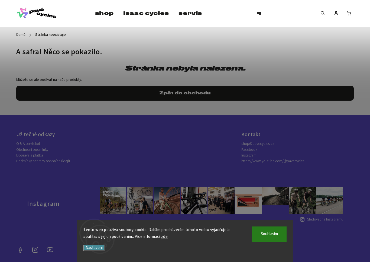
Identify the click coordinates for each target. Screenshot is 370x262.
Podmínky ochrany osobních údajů (43, 161)
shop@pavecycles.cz (257, 144)
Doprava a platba (29, 155)
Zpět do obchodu (185, 93)
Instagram (249, 155)
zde (164, 236)
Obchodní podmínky (32, 150)
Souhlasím (269, 234)
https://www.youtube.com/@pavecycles (272, 161)
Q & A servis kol (28, 144)
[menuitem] (104, 13)
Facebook (249, 150)
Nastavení (94, 248)
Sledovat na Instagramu (325, 219)
